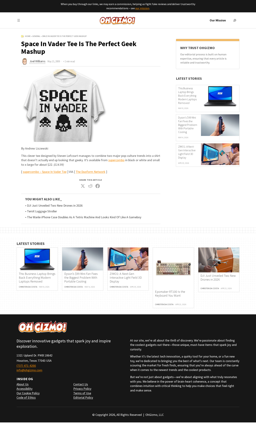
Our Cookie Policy (28, 393)
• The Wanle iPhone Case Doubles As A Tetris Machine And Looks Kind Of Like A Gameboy (83, 217)
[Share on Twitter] (83, 186)
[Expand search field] (234, 20)
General (36, 36)
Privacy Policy (82, 389)
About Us (23, 384)
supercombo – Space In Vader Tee (45, 172)
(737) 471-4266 (26, 366)
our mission (142, 8)
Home (27, 36)
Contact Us (80, 384)
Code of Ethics (26, 397)
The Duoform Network (90, 172)
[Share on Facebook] (97, 186)
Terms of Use (82, 393)
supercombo (116, 160)
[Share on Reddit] (90, 186)
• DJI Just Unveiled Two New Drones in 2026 (54, 205)
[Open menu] (19, 20)
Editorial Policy (83, 397)
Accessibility (24, 389)
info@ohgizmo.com (29, 370)
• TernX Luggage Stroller (41, 211)
